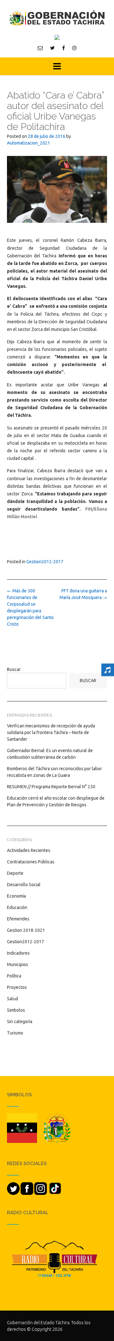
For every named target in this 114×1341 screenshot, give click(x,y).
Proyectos (17, 987)
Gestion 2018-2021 (26, 930)
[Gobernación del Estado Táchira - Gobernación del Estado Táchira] (57, 18)
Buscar (14, 669)
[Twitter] (52, 48)
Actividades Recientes (28, 850)
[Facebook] (63, 48)
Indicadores (18, 953)
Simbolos (16, 1010)
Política (14, 975)
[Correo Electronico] (40, 48)
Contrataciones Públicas (30, 861)
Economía (16, 896)
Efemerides (18, 918)
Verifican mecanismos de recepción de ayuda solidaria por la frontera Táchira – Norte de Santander (51, 732)
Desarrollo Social (24, 884)
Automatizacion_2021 (28, 142)
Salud (12, 998)
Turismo (15, 1032)
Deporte (15, 873)
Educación (17, 907)
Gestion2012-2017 (44, 561)
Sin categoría (19, 1021)
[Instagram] (74, 48)
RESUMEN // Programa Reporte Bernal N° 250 (51, 786)
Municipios (17, 964)
